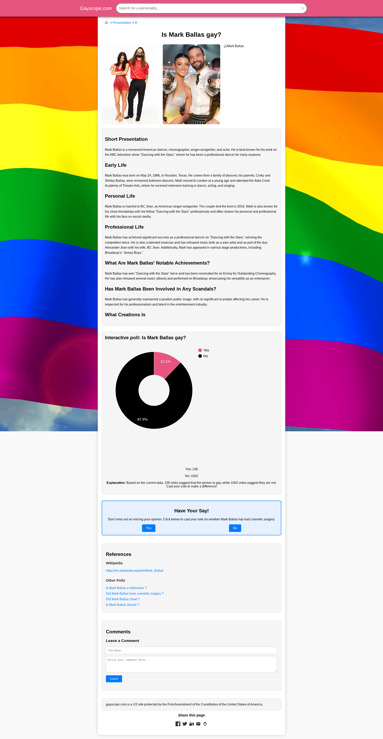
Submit (114, 678)
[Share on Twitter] (184, 724)
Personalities (122, 22)
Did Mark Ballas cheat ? (123, 599)
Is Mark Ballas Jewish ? (122, 604)
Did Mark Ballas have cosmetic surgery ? (135, 593)
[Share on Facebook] (178, 724)
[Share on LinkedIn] (191, 724)
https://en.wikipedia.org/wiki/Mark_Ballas (134, 570)
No (235, 528)
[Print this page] (205, 724)
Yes (148, 528)
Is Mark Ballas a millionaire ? (126, 588)
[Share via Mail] (198, 724)
